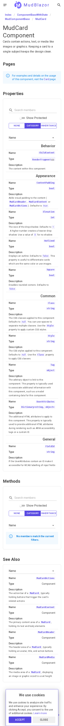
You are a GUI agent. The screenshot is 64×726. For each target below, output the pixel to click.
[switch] (20, 118)
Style (50, 325)
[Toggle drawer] (5, 5)
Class (40, 354)
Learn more (40, 713)
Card (46, 79)
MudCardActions (18, 206)
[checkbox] (17, 125)
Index (8, 14)
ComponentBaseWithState (32, 14)
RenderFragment (41, 159)
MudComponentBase (17, 19)
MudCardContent (38, 202)
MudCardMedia (46, 657)
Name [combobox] (12, 137)
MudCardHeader (18, 202)
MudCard (40, 19)
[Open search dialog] (59, 5)
